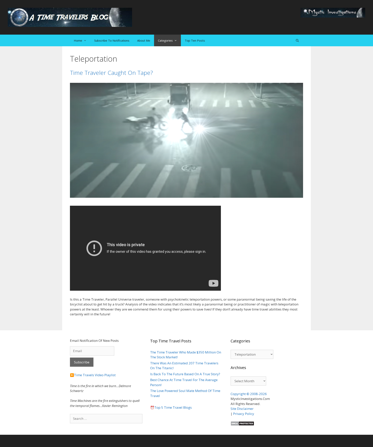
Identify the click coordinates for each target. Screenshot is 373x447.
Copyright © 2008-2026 (249, 394)
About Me (143, 40)
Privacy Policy (243, 413)
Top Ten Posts (195, 40)
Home (78, 40)
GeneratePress (214, 441)
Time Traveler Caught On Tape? (111, 73)
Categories (165, 40)
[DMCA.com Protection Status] (242, 424)
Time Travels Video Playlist (95, 375)
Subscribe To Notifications (111, 40)
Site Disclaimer (242, 408)
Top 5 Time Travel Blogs (173, 407)
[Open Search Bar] (297, 40)
